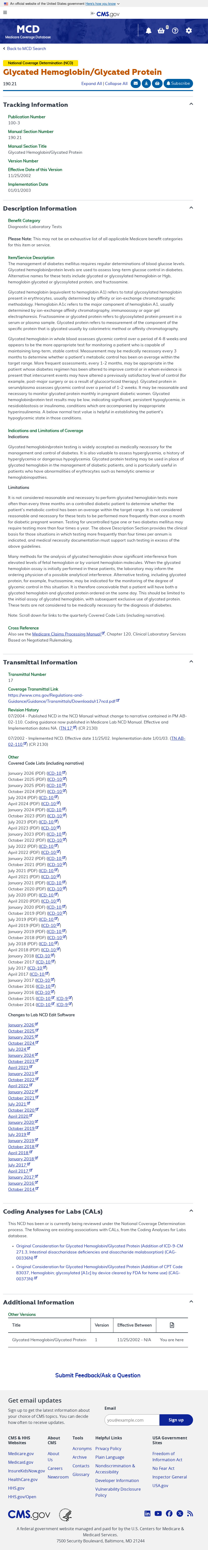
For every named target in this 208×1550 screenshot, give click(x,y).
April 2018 (18, 1153)
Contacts (81, 1466)
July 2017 (17, 1165)
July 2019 (17, 1135)
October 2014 (22, 1189)
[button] (149, 32)
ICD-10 (55, 773)
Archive (80, 1457)
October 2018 (22, 1147)
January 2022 (21, 1092)
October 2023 (22, 1062)
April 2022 (18, 1086)
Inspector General (169, 1477)
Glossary (81, 1474)
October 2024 (22, 1043)
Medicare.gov (21, 1453)
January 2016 (21, 1183)
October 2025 (22, 1031)
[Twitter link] (180, 1514)
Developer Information (117, 1480)
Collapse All (116, 84)
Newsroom (58, 1477)
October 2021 (22, 1098)
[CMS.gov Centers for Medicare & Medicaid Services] (104, 14)
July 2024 (17, 1049)
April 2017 (18, 1171)
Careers (55, 1468)
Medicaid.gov (20, 1462)
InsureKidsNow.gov (26, 1471)
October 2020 (22, 1110)
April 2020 (18, 1116)
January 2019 (21, 1141)
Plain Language (109, 1457)
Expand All (91, 84)
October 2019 (22, 1129)
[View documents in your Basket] (162, 32)
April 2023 (18, 1068)
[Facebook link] (169, 1514)
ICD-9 (63, 999)
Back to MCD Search (26, 49)
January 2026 (21, 1025)
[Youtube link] (158, 1514)
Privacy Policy (108, 1448)
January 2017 (21, 1177)
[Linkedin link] (147, 1514)
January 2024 (21, 1056)
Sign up (176, 1420)
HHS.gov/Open (22, 1497)
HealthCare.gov (23, 1479)
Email (110, 1408)
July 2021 (17, 1104)
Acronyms (82, 1448)
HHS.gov (16, 1488)
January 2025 (21, 1037)
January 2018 (21, 1159)
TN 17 (66, 728)
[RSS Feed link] (190, 1514)
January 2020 (21, 1123)
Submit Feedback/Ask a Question (98, 1375)
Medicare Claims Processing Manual (67, 634)
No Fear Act (163, 1468)
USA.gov (160, 1485)
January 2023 (21, 1074)
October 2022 (22, 1080)
